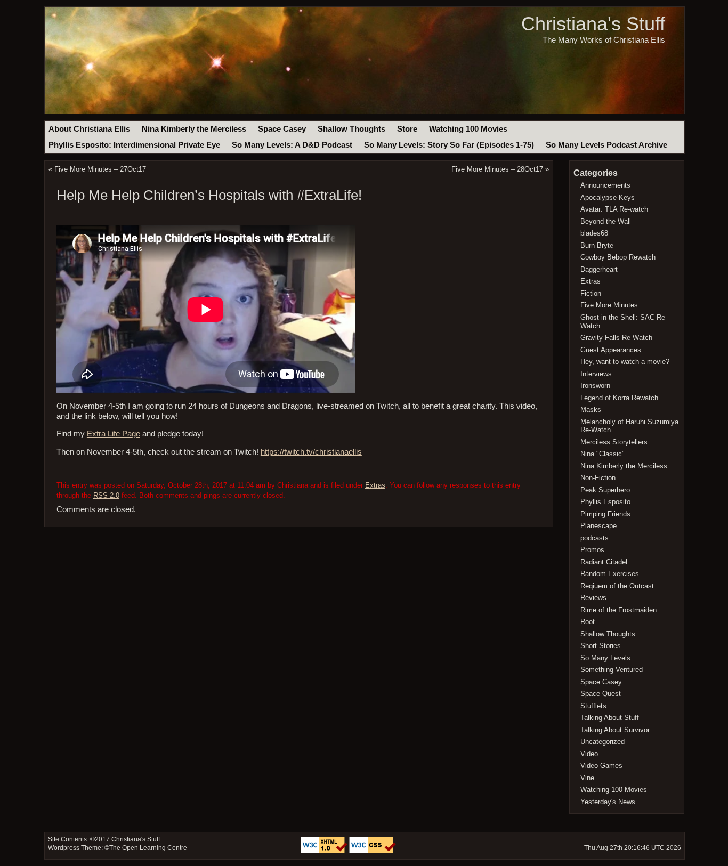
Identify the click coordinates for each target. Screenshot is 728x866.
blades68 (594, 233)
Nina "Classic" (602, 454)
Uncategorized (602, 742)
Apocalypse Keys (607, 197)
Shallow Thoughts (351, 129)
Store (407, 129)
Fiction (590, 293)
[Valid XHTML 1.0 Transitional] (325, 851)
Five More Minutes (609, 305)
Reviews (593, 598)
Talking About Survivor (615, 730)
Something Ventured (611, 670)
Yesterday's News (607, 802)
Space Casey (282, 129)
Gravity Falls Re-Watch (616, 338)
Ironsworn (595, 386)
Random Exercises (609, 574)
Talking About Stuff (609, 718)
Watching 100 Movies (468, 129)
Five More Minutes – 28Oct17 (497, 169)
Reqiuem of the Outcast (617, 586)
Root (587, 622)
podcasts (594, 538)
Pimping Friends (605, 514)
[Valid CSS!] (372, 851)
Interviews (596, 374)
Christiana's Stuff (593, 24)
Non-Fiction (598, 478)
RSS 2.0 (106, 495)
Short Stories (600, 646)
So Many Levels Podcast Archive (606, 145)
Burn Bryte (596, 245)
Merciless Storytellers (614, 442)
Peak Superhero (605, 490)
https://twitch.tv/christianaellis (311, 452)
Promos (592, 550)
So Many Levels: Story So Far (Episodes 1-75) (449, 145)
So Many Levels (605, 658)
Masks (590, 410)
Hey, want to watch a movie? (624, 362)
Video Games (601, 766)
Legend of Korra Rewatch (619, 398)
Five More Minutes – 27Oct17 (100, 169)
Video (589, 754)
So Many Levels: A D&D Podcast (292, 145)
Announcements (605, 185)
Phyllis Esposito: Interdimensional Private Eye (134, 145)
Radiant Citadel (603, 562)
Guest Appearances (610, 350)
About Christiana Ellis (89, 129)
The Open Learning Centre (148, 848)
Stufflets (593, 706)
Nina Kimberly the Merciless (194, 129)
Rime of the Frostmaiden (618, 610)
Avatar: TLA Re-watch (614, 209)
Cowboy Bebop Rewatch (618, 257)
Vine (587, 778)
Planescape (598, 526)
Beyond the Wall (605, 221)
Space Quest (600, 694)
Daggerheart (599, 269)
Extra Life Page (113, 434)
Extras (375, 485)
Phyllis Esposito (605, 502)
